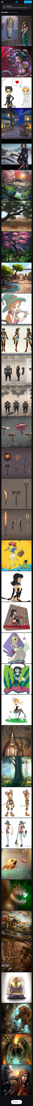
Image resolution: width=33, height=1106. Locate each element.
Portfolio (15, 1102)
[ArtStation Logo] (16, 2)
